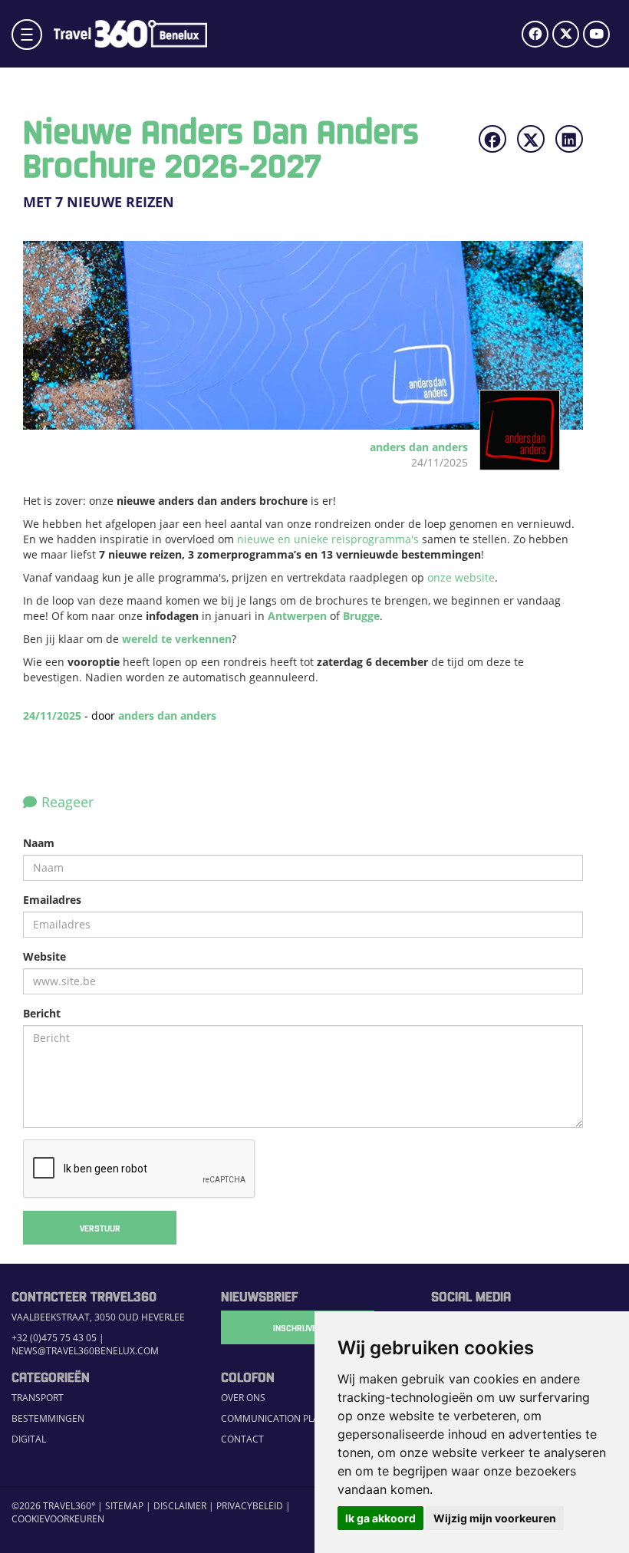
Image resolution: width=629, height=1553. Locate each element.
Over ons (243, 1397)
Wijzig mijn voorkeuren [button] (494, 1518)
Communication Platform (285, 1418)
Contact (242, 1439)
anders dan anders (167, 715)
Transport (38, 1397)
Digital (29, 1439)
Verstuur (100, 1227)
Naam (38, 843)
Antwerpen (299, 615)
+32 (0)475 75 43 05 (54, 1337)
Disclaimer (179, 1505)
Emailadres (52, 899)
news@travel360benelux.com (85, 1350)
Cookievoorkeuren (58, 1518)
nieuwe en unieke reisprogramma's (329, 539)
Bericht (42, 1013)
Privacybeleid (249, 1505)
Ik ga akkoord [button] (380, 1518)
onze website (461, 577)
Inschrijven (297, 1327)
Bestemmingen (48, 1418)
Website (44, 956)
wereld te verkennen (177, 638)
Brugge (361, 615)
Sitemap (124, 1505)
